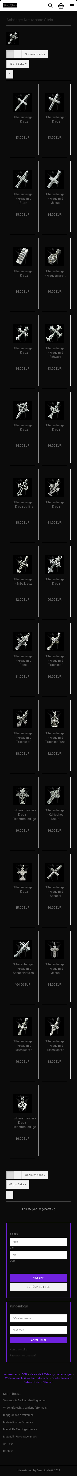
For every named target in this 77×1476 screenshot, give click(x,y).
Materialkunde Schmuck (18, 1422)
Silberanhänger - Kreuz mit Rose (23, 661)
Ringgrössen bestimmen (18, 1415)
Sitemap (48, 1382)
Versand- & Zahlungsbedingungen (51, 1374)
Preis (14, 1234)
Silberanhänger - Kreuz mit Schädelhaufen (23, 969)
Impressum (11, 1374)
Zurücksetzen (38, 1286)
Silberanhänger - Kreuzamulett (55, 273)
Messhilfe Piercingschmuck (20, 1429)
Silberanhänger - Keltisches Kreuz (55, 815)
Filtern (38, 1277)
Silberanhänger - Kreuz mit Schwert (55, 353)
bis (12, 1247)
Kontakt (8, 1451)
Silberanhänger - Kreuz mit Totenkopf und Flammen (55, 738)
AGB (24, 1374)
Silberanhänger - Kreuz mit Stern (23, 199)
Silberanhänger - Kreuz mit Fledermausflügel (25, 815)
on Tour (8, 1443)
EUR (12, 1260)
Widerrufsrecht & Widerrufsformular (27, 1378)
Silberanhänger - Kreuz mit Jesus (55, 199)
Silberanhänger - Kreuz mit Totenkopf (55, 661)
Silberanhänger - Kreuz (23, 119)
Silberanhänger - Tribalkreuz (23, 581)
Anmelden (38, 1340)
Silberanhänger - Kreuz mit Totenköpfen (23, 1046)
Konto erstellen (19, 1349)
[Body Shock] (8, 5)
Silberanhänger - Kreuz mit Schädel (55, 892)
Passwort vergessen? (23, 1355)
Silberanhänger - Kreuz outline (23, 504)
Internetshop (25, 1470)
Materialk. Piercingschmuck (20, 1436)
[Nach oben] (65, 1470)
